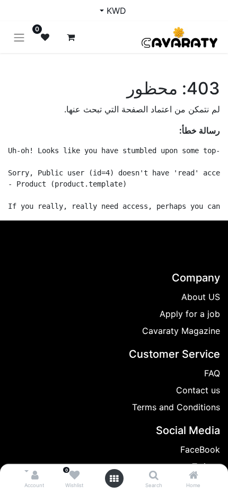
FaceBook (200, 449)
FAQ (212, 373)
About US (200, 297)
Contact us (198, 390)
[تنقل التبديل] (19, 37)
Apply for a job (190, 313)
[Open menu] (114, 478)
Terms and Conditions (176, 407)
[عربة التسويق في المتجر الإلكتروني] (70, 37)
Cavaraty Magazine (181, 330)
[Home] (193, 475)
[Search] (154, 475)
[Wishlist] (74, 475)
